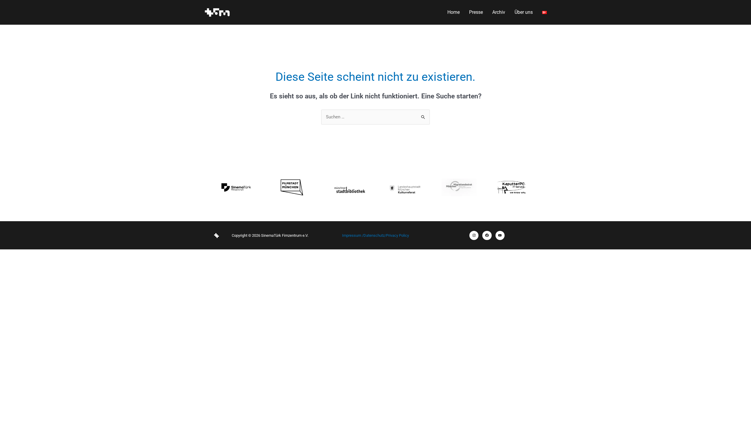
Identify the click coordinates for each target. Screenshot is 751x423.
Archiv (498, 12)
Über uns (524, 12)
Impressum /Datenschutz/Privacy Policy (375, 235)
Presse (476, 12)
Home (453, 12)
